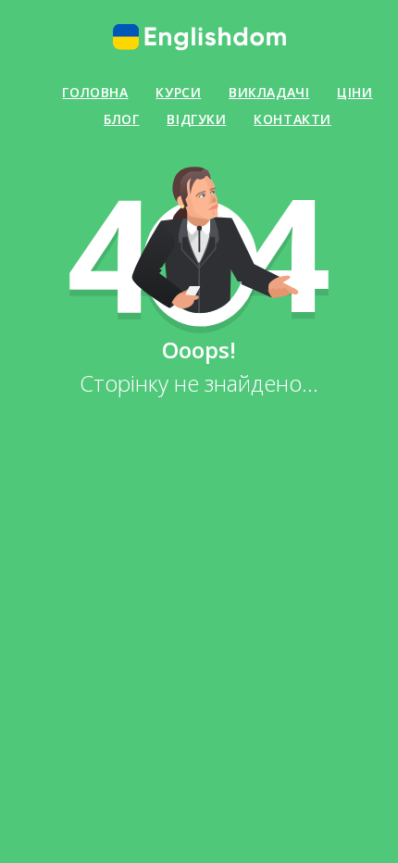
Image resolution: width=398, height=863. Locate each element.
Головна (95, 92)
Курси (178, 92)
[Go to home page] (199, 37)
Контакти (292, 119)
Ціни (354, 92)
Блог (121, 119)
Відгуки (196, 119)
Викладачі (269, 92)
